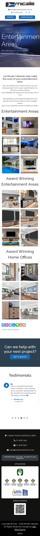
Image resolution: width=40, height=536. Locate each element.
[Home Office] (10, 291)
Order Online (27, 17)
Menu (11, 17)
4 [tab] (21, 420)
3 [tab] (19, 420)
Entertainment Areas (20, 32)
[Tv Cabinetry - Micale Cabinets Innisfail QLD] (29, 237)
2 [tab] (16, 420)
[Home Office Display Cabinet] (29, 272)
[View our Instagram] (29, 12)
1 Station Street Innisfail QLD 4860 (21, 436)
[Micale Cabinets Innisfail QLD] (10, 126)
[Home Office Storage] (10, 272)
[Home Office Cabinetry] (10, 310)
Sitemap (20, 533)
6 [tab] (27, 420)
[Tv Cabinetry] (10, 218)
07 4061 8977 (21, 445)
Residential (9, 32)
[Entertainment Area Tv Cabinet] (29, 199)
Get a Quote (20, 357)
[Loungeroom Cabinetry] (10, 237)
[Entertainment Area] (10, 199)
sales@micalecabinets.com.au (21, 10)
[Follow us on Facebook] (26, 12)
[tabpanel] (20, 391)
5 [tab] (24, 420)
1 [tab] (13, 420)
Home (3, 32)
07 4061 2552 (17, 12)
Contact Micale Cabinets (10, 329)
